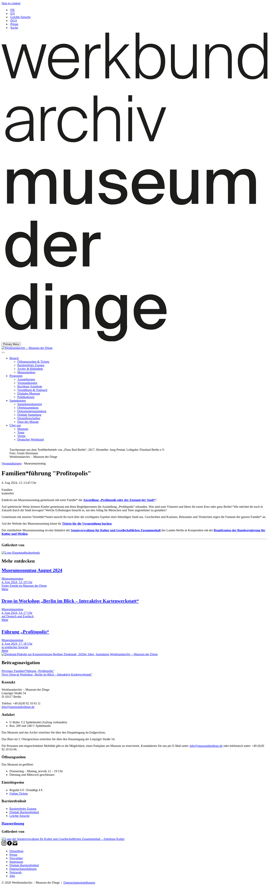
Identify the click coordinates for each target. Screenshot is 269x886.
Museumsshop (26, 372)
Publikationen (25, 397)
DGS (13, 20)
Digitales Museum (28, 393)
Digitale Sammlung (29, 414)
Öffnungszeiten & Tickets (33, 361)
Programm (15, 375)
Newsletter (16, 858)
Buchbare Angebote (29, 386)
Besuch (14, 358)
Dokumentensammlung (31, 411)
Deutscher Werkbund (30, 439)
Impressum (16, 861)
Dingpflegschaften (28, 418)
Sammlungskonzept (29, 404)
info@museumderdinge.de (18, 707)
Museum (22, 429)
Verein (21, 436)
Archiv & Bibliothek (30, 368)
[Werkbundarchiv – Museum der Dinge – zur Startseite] (134, 340)
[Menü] (3, 352)
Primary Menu (11, 344)
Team (20, 432)
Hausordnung (13, 823)
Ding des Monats (28, 421)
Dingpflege (16, 851)
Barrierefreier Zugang (30, 365)
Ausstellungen (26, 379)
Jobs (12, 876)
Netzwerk (15, 872)
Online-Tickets (18, 793)
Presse (14, 24)
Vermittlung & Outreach (32, 390)
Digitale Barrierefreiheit (24, 812)
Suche (14, 27)
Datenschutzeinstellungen (79, 882)
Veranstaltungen (27, 383)
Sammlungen (17, 400)
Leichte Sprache (20, 17)
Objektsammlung (28, 407)
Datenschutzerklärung (23, 868)
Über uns (15, 425)
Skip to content (11, 3)
